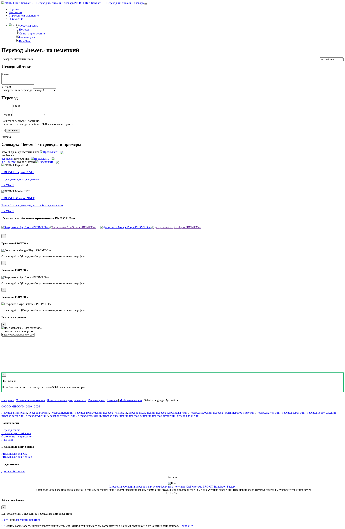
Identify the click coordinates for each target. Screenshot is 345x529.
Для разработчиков (13, 471)
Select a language (154, 400)
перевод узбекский (89, 415)
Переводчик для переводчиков (20, 179)
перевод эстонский (164, 415)
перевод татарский (12, 415)
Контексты (15, 12)
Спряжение (24, 15)
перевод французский (88, 412)
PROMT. (108, 2)
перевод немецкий (62, 412)
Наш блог (7, 439)
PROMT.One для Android (16, 456)
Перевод (14, 9)
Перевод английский (14, 412)
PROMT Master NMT (17, 198)
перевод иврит (222, 412)
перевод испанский (115, 412)
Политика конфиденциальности (66, 400)
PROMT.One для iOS (14, 453)
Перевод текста (10, 430)
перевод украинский (115, 415)
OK (3, 525)
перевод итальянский (141, 412)
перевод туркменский (63, 415)
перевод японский (188, 415)
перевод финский (140, 415)
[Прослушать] (49, 151)
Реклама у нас (27, 37)
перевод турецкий (37, 415)
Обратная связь (28, 25)
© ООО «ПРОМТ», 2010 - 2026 (20, 406)
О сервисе (7, 400)
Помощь (24, 29)
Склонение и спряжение (16, 436)
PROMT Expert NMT (17, 172)
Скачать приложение (32, 33)
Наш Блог (25, 41)
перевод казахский (243, 412)
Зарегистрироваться (27, 519)
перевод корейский (293, 412)
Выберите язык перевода (16, 90)
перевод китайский (268, 412)
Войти (5, 519)
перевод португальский (321, 412)
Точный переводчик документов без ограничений (32, 205)
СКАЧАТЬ (7, 185)
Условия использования (30, 400)
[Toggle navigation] (145, 3)
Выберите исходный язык (17, 58)
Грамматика (16, 18)
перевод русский (39, 412)
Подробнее (186, 525)
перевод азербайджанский (172, 412)
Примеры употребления (16, 433)
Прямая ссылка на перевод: (18, 331)
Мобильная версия (130, 400)
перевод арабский (201, 412)
